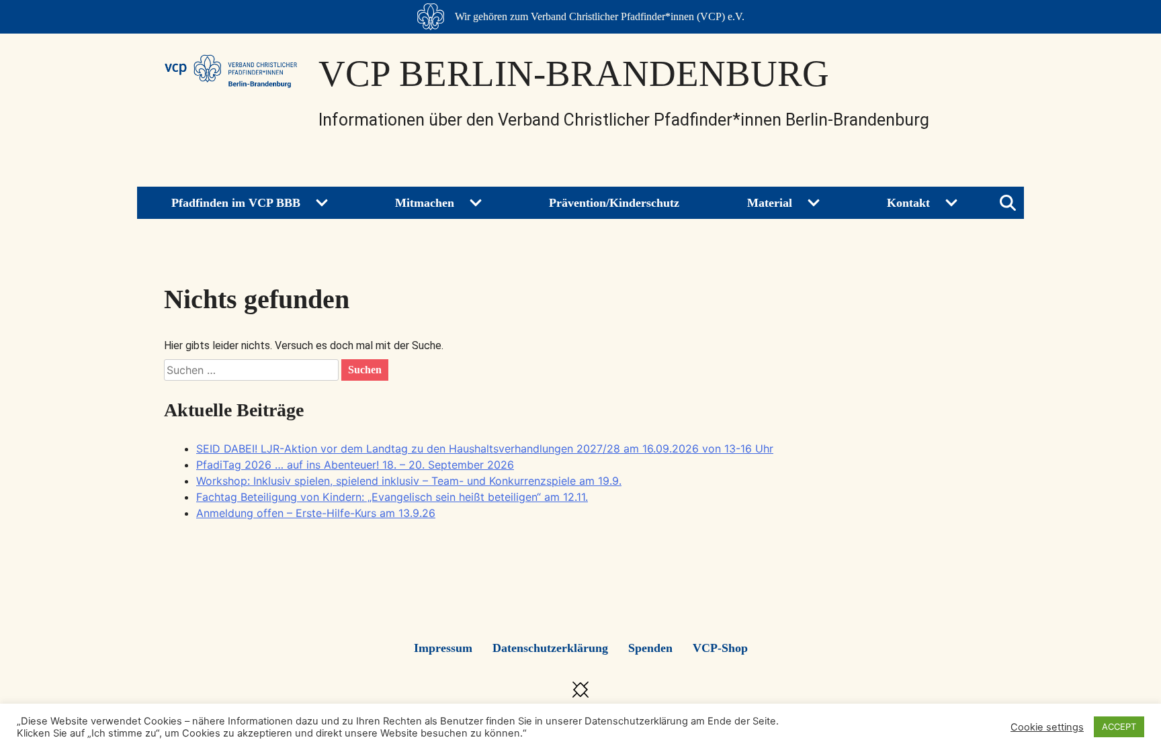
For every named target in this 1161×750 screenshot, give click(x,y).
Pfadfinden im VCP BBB (235, 202)
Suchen (365, 369)
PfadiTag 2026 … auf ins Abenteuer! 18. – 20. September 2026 (355, 464)
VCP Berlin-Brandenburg (573, 73)
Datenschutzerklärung (550, 648)
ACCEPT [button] (1119, 726)
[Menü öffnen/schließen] (1008, 203)
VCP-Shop (720, 648)
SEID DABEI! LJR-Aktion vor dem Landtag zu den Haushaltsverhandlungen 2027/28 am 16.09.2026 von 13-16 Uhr (484, 448)
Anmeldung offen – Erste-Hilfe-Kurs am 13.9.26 (315, 513)
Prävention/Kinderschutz (614, 202)
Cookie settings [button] (1047, 727)
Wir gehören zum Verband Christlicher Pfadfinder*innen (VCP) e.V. (599, 16)
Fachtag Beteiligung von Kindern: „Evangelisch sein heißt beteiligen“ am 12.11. (392, 497)
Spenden (650, 648)
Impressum (443, 648)
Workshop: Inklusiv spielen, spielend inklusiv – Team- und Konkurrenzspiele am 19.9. (408, 480)
